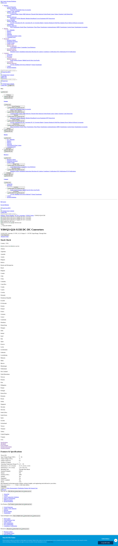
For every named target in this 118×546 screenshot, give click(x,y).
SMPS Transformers (62, 27)
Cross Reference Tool (9, 520)
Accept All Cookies (105, 542)
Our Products (11, 504)
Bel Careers (4, 1)
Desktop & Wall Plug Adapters (57, 22)
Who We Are (11, 491)
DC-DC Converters (26, 22)
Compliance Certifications (50, 51)
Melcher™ (29, 64)
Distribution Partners (23, 488)
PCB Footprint (4, 445)
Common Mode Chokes (16, 14)
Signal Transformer (37, 64)
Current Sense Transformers (74, 27)
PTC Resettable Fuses (19, 10)
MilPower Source (8, 500)
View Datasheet (5, 235)
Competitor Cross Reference (28, 47)
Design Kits (69, 14)
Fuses (11, 10)
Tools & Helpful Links (18, 515)
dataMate (17, 64)
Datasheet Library (15, 51)
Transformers (7, 513)
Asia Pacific (37, 60)
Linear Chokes (54, 14)
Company (6, 53)
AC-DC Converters (15, 22)
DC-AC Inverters (35, 22)
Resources (6, 38)
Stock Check (7, 518)
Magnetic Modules (25, 18)
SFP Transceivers (50, 18)
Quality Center (7, 521)
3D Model (3, 444)
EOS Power (23, 64)
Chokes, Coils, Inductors (10, 508)
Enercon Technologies (9, 498)
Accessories (28, 10)
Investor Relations (11, 1)
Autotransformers (52, 27)
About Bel (6, 494)
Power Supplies (10, 215)
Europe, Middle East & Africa (26, 60)
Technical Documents (6, 446)
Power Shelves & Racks (71, 22)
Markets (6, 28)
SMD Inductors (27, 14)
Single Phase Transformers (27, 27)
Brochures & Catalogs (37, 51)
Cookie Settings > (106, 538)
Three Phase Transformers (40, 27)
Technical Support (5, 448)
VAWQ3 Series (30, 215)
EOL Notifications (61, 51)
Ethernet (6, 510)
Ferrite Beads (47, 14)
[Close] (4, 92)
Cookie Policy (50, 541)
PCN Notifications (71, 51)
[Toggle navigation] (11, 85)
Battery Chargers (44, 22)
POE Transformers (15, 27)
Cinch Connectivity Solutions (11, 497)
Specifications (4, 442)
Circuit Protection (8, 507)
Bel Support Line (33, 488)
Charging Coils (62, 14)
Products (6, 5)
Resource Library (8, 531)
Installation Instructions (26, 51)
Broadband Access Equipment (38, 18)
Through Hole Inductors (37, 14)
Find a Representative (12, 488)
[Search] (16, 79)
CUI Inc (12, 64)
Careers (6, 495)
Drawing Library (8, 534)
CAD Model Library (15, 47)
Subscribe (3, 486)
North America (14, 60)
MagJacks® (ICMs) (15, 18)
